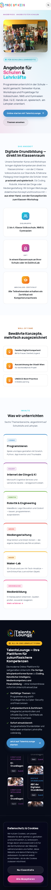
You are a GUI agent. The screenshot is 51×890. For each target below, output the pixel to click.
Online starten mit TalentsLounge (24, 113)
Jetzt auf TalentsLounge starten (22, 743)
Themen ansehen (15, 122)
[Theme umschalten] (48, 5)
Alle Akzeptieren (25, 878)
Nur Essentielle (25, 869)
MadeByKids (9, 14)
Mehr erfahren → (15, 603)
